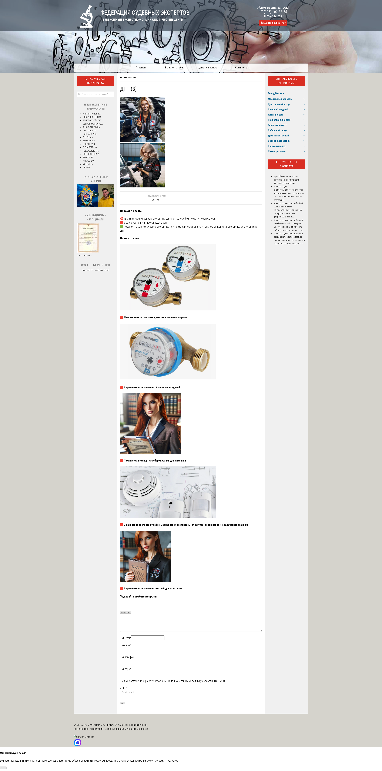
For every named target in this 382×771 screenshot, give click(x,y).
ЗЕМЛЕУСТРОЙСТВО (92, 120)
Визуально (123, 612)
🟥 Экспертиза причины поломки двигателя (143, 222)
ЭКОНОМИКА (89, 140)
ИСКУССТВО (88, 160)
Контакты (241, 67)
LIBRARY (86, 167)
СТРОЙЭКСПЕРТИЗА (92, 117)
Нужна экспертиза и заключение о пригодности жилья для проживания (286, 179)
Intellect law (88, 164)
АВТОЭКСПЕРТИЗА (128, 77)
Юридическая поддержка (95, 81)
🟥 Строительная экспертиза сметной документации (151, 588)
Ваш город (125, 669)
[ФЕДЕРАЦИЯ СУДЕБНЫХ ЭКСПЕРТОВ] (83, 26)
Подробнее (172, 760)
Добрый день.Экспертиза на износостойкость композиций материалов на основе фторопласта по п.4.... (288, 210)
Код (129, 612)
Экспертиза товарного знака (95, 270)
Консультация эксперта (286, 164)
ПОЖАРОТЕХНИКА (91, 154)
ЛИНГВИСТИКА (89, 134)
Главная (140, 67)
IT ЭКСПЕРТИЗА (90, 147)
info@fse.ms (273, 16)
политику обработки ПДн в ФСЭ (209, 681)
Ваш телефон (127, 657)
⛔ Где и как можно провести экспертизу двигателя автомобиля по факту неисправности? (168, 218)
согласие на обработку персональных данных (153, 681)
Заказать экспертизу (273, 23)
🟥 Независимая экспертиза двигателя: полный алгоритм (153, 317)
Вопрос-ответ (174, 67)
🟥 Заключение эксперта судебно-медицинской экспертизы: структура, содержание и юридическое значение (184, 524)
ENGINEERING (89, 144)
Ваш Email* (125, 637)
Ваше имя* (125, 645)
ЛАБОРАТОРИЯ (89, 130)
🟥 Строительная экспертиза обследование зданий (150, 387)
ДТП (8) (155, 199)
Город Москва (276, 93)
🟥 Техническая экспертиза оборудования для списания (153, 460)
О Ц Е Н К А (88, 137)
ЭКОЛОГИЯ (88, 157)
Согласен (3, 768)
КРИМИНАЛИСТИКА (92, 113)
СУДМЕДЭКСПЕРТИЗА (93, 124)
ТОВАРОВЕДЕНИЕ (90, 150)
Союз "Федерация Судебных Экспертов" (127, 728)
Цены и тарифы (208, 67)
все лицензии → (84, 255)
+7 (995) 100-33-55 (273, 12)
